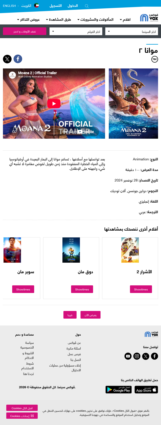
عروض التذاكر (29, 19)
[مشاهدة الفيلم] (130, 249)
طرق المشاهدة (59, 19)
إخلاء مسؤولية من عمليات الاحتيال (65, 367)
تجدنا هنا (28, 373)
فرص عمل (74, 353)
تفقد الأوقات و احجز (25, 31)
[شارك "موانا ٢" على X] (7, 59)
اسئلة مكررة (74, 348)
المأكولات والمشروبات (96, 19)
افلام (126, 19)
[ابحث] (87, 5)
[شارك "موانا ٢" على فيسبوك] (18, 59)
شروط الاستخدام (27, 365)
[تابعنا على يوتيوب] (128, 356)
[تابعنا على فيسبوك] (154, 356)
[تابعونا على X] (145, 356)
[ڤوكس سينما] (149, 18)
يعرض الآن (90, 314)
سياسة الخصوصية (27, 345)
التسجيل (56, 5)
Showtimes (141, 289)
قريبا (70, 314)
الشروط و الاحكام (28, 355)
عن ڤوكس (74, 342)
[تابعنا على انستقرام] (136, 356)
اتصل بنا (75, 359)
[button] (22, 415)
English (9, 6)
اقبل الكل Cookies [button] (22, 408)
